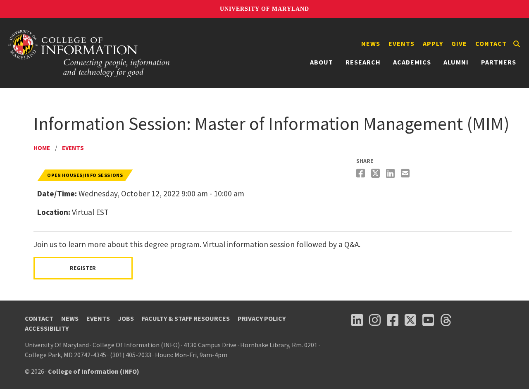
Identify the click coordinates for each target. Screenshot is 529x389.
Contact (491, 43)
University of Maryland (264, 9)
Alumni (456, 62)
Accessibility (47, 328)
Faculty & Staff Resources (186, 318)
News (370, 43)
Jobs (126, 318)
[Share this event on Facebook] (361, 173)
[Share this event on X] (376, 173)
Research (363, 62)
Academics (412, 62)
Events (401, 43)
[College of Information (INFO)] (89, 53)
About (321, 62)
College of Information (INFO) (93, 371)
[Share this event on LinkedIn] (391, 173)
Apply (433, 43)
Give (459, 43)
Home (41, 148)
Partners (498, 62)
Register (83, 268)
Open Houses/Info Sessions (85, 175)
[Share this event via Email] (406, 173)
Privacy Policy (262, 318)
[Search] (516, 43)
